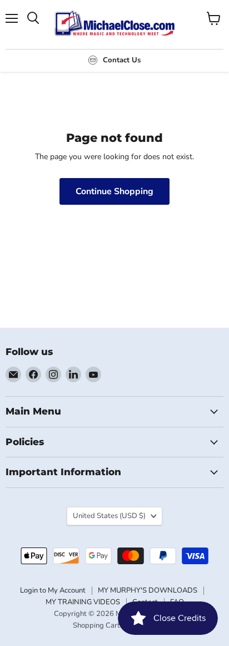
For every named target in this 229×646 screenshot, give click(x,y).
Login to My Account (53, 590)
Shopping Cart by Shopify (114, 625)
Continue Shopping (114, 191)
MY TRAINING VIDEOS (83, 602)
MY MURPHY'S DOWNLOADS (147, 590)
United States (109, 516)
